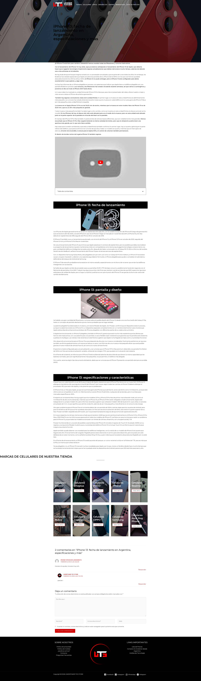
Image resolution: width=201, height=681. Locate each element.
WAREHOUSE (120, 4)
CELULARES (87, 4)
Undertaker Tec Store (70, 574)
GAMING (111, 4)
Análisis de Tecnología (137, 653)
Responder (142, 569)
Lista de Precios (137, 647)
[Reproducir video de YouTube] (100, 162)
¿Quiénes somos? (64, 651)
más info (117, 524)
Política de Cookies (63, 649)
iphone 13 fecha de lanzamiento (71, 560)
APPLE (94, 4)
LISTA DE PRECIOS (133, 4)
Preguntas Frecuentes (64, 655)
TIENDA (79, 4)
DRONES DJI (102, 4)
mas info (59, 490)
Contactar (63, 653)
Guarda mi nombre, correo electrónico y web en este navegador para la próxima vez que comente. (90, 626)
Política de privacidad (64, 647)
